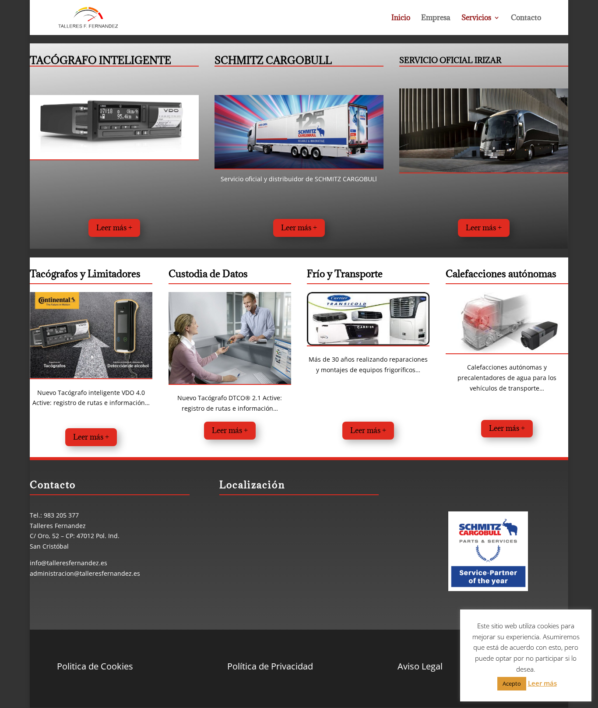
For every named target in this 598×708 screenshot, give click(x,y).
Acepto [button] (512, 683)
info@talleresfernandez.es (68, 563)
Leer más (542, 683)
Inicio (400, 18)
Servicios (476, 18)
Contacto (526, 18)
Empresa (435, 18)
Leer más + (114, 227)
